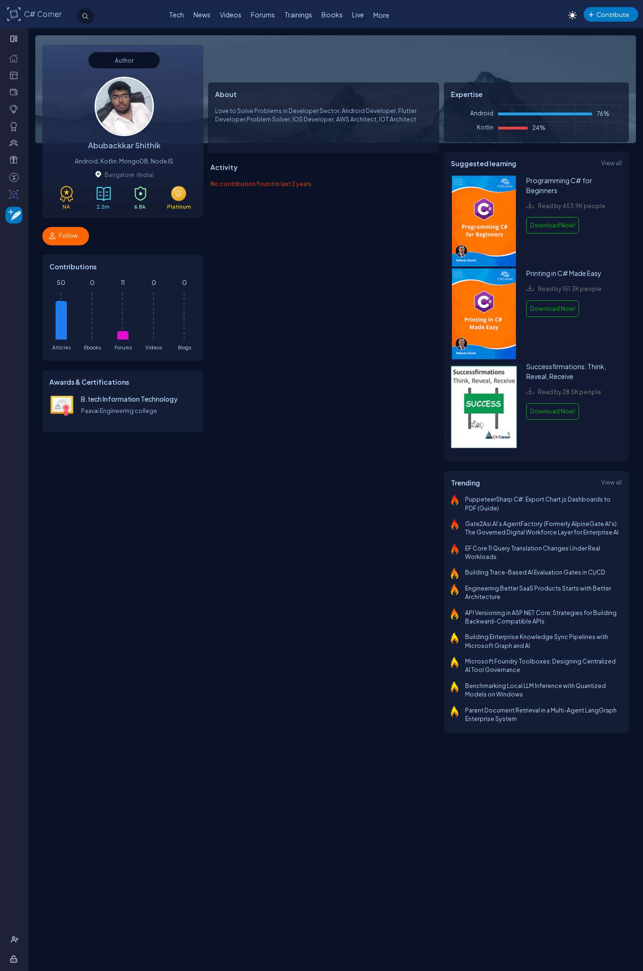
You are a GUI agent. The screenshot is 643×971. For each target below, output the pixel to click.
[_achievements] (15, 126)
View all (611, 163)
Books (332, 14)
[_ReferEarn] (15, 160)
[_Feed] (15, 58)
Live (358, 14)
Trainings (298, 14)
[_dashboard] (15, 75)
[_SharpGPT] (15, 194)
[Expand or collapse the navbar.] (15, 38)
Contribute (612, 14)
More (381, 15)
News (201, 14)
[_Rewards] (15, 177)
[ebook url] (484, 222)
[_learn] (15, 109)
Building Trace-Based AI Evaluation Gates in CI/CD (535, 572)
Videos (230, 14)
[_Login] (15, 958)
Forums (263, 14)
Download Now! (552, 225)
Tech (176, 14)
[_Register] (15, 939)
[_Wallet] (15, 92)
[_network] (15, 143)
